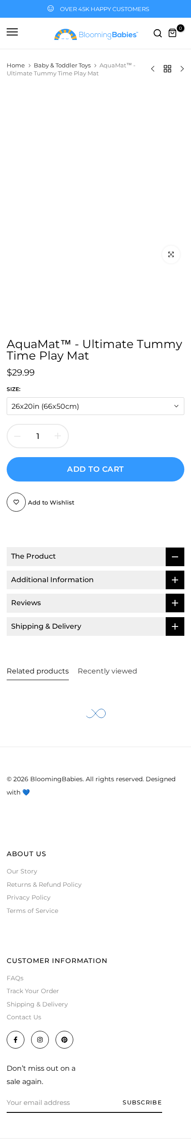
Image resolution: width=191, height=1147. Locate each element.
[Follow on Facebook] (15, 1040)
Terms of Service (32, 911)
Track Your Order (33, 991)
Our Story (22, 871)
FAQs (15, 978)
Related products (38, 671)
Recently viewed (107, 671)
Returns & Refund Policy (44, 885)
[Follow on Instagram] (40, 1040)
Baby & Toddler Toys (62, 65)
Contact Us (24, 1017)
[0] (173, 33)
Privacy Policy (29, 897)
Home (16, 65)
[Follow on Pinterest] (64, 1040)
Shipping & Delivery (37, 1004)
